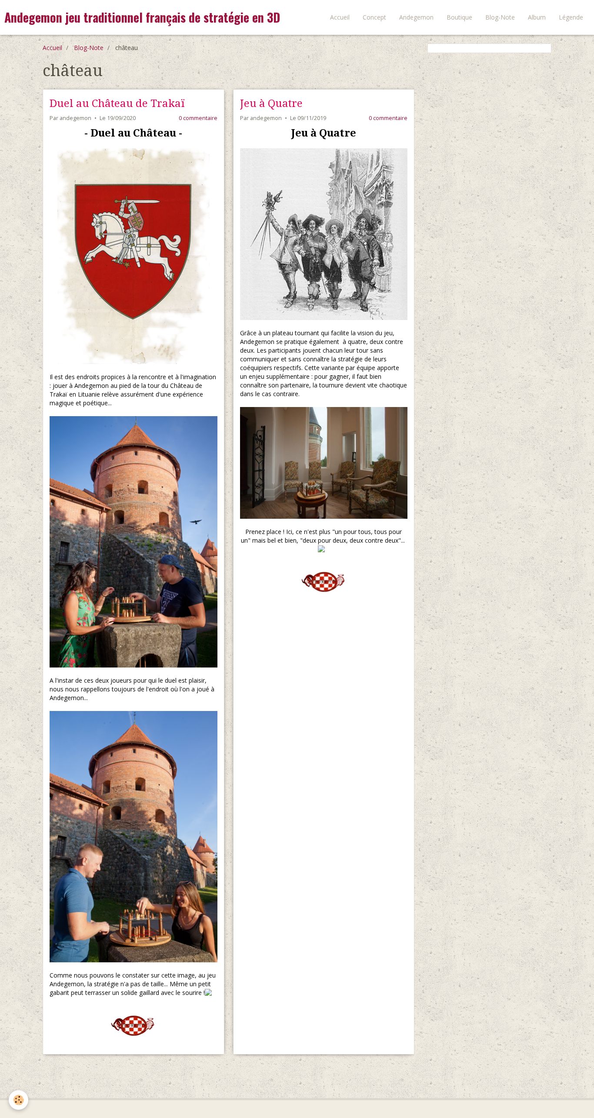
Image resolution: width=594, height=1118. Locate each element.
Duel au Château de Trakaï (117, 103)
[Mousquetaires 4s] (324, 234)
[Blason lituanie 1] (133, 255)
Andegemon (416, 17)
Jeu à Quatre (271, 103)
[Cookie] (18, 1100)
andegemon (75, 118)
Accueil (340, 17)
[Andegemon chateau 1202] (324, 463)
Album (537, 17)
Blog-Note (500, 17)
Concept (374, 17)
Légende (571, 17)
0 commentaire (198, 118)
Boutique (459, 17)
